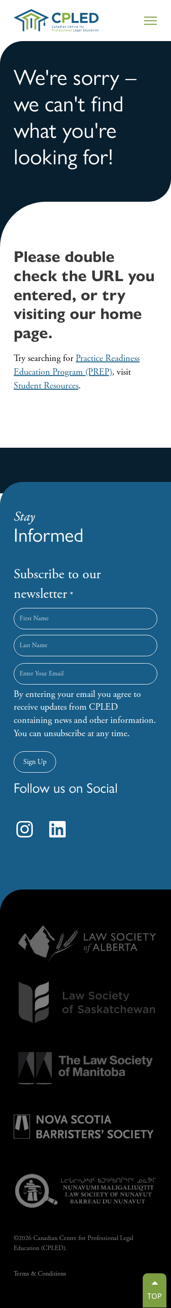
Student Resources (46, 386)
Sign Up (35, 762)
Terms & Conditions (40, 1274)
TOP (154, 1296)
